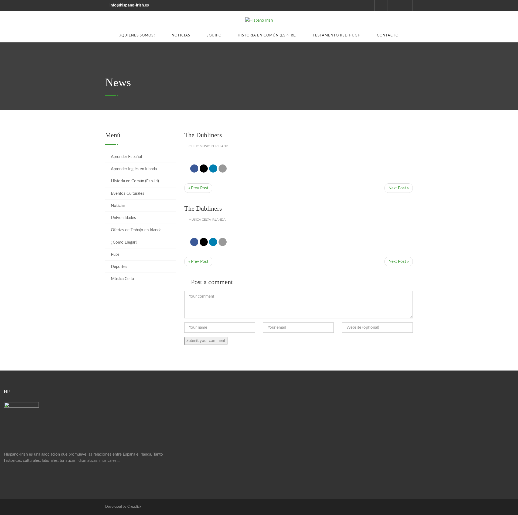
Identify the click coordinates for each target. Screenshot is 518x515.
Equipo (213, 35)
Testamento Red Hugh (337, 35)
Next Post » (398, 188)
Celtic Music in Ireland (208, 146)
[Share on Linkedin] (213, 168)
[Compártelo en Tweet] (204, 168)
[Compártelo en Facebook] (194, 168)
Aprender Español (126, 157)
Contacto (387, 35)
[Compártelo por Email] (223, 168)
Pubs (115, 255)
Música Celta (122, 279)
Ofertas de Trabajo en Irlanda (136, 230)
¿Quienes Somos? (137, 35)
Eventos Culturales (127, 193)
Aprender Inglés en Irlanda (134, 169)
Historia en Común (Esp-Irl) (267, 35)
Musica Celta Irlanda (207, 219)
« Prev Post (198, 188)
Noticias (181, 35)
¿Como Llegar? (124, 242)
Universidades (123, 218)
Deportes (119, 267)
